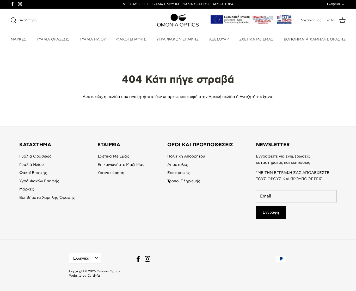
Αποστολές (177, 165)
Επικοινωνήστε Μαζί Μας (120, 165)
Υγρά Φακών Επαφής (39, 181)
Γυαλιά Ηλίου (31, 165)
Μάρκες (26, 189)
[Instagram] (20, 4)
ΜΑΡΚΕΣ (18, 39)
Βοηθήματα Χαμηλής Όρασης (47, 198)
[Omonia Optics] (178, 20)
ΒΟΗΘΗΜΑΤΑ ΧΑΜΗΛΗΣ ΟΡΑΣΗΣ (315, 39)
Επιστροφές (178, 173)
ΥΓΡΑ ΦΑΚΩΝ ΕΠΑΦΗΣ (177, 39)
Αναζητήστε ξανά (256, 97)
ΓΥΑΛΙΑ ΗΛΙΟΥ (93, 39)
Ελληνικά (333, 4)
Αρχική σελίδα (221, 97)
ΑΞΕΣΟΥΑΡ (219, 39)
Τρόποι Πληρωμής (183, 181)
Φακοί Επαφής (33, 173)
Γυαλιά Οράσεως (35, 156)
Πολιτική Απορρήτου (186, 156)
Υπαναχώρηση (110, 173)
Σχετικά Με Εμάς (113, 156)
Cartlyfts (94, 275)
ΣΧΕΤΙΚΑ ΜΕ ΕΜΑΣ (256, 39)
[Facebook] (12, 4)
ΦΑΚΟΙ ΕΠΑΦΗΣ (131, 39)
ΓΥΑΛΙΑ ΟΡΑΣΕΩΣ (53, 39)
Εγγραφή (271, 212)
